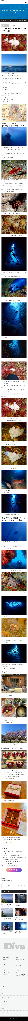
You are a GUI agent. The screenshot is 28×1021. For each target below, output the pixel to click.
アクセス (18, 970)
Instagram (15, 981)
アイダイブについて (20, 959)
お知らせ (17, 972)
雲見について (5, 962)
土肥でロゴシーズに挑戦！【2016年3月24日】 (7, 932)
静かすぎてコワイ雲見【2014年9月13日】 (6, 905)
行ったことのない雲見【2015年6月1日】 (6, 918)
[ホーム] (1, 19)
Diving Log (5, 25)
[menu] (26, 2)
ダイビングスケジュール (20, 962)
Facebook (13, 981)
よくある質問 (18, 965)
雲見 (12, 880)
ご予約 (4, 970)
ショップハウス (6, 972)
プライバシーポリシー (5, 1012)
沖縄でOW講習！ (14, 870)
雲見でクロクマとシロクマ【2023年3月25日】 (20, 918)
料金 (4, 964)
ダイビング (5, 880)
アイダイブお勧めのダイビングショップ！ (20, 975)
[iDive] (14, 951)
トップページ (6, 957)
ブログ (4, 959)
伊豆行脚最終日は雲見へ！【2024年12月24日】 (20, 931)
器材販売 (5, 974)
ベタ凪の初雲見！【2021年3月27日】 (20, 904)
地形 (9, 880)
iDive (2, 0)
